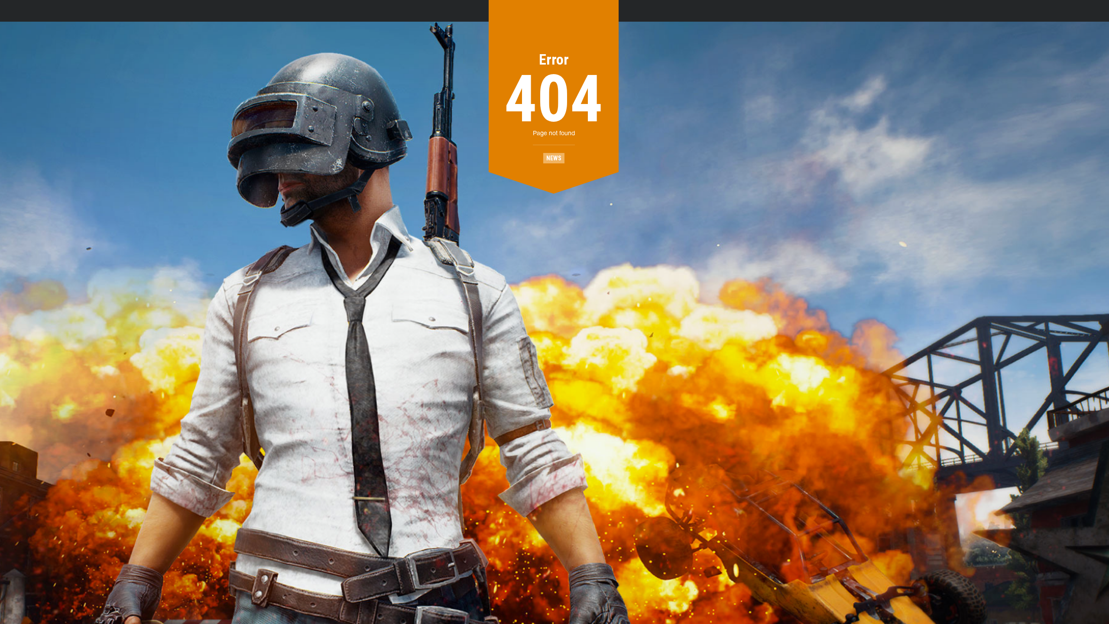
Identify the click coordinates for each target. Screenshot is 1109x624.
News (553, 158)
